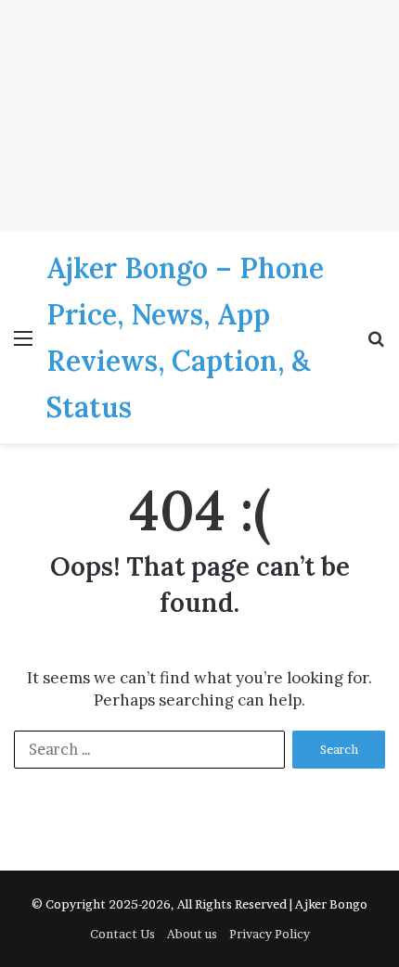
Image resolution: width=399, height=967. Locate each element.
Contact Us (122, 933)
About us (192, 933)
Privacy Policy (269, 933)
